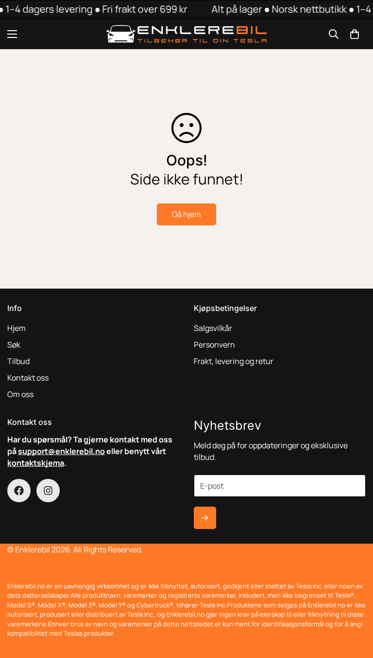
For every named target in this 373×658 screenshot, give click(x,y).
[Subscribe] (205, 518)
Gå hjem (186, 214)
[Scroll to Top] (354, 605)
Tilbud (18, 361)
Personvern (214, 344)
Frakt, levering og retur (233, 361)
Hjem (16, 328)
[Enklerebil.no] (187, 33)
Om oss (20, 394)
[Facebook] (19, 490)
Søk (13, 344)
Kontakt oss (28, 377)
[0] (354, 34)
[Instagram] (48, 490)
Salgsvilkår (213, 328)
